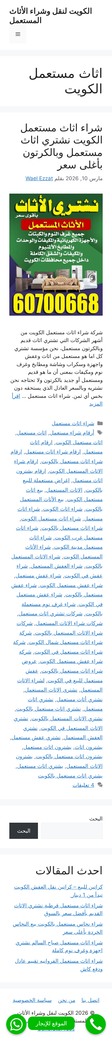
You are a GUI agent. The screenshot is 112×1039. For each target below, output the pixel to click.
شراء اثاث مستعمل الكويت (51, 518)
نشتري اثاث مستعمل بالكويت (48, 709)
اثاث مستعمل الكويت (79, 442)
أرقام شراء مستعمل (72, 433)
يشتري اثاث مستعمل (40, 766)
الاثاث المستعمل (64, 490)
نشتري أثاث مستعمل (80, 699)
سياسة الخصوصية (32, 1000)
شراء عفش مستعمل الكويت (71, 585)
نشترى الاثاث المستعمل (51, 690)
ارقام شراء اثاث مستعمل (53, 452)
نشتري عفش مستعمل (36, 737)
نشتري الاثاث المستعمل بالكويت (67, 718)
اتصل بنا (91, 1000)
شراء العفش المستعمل (56, 566)
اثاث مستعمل (32, 433)
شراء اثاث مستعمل (73, 423)
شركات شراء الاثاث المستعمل (69, 623)
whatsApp (16, 1024)
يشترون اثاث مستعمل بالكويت (69, 756)
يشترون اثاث (89, 747)
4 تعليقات (83, 785)
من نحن (66, 1000)
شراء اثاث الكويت (62, 509)
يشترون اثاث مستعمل (47, 747)
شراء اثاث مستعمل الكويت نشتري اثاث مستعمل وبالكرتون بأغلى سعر (61, 146)
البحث (96, 819)
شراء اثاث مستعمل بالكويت (72, 528)
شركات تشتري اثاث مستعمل (50, 613)
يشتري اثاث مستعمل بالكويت (70, 776)
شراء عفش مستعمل (38, 575)
